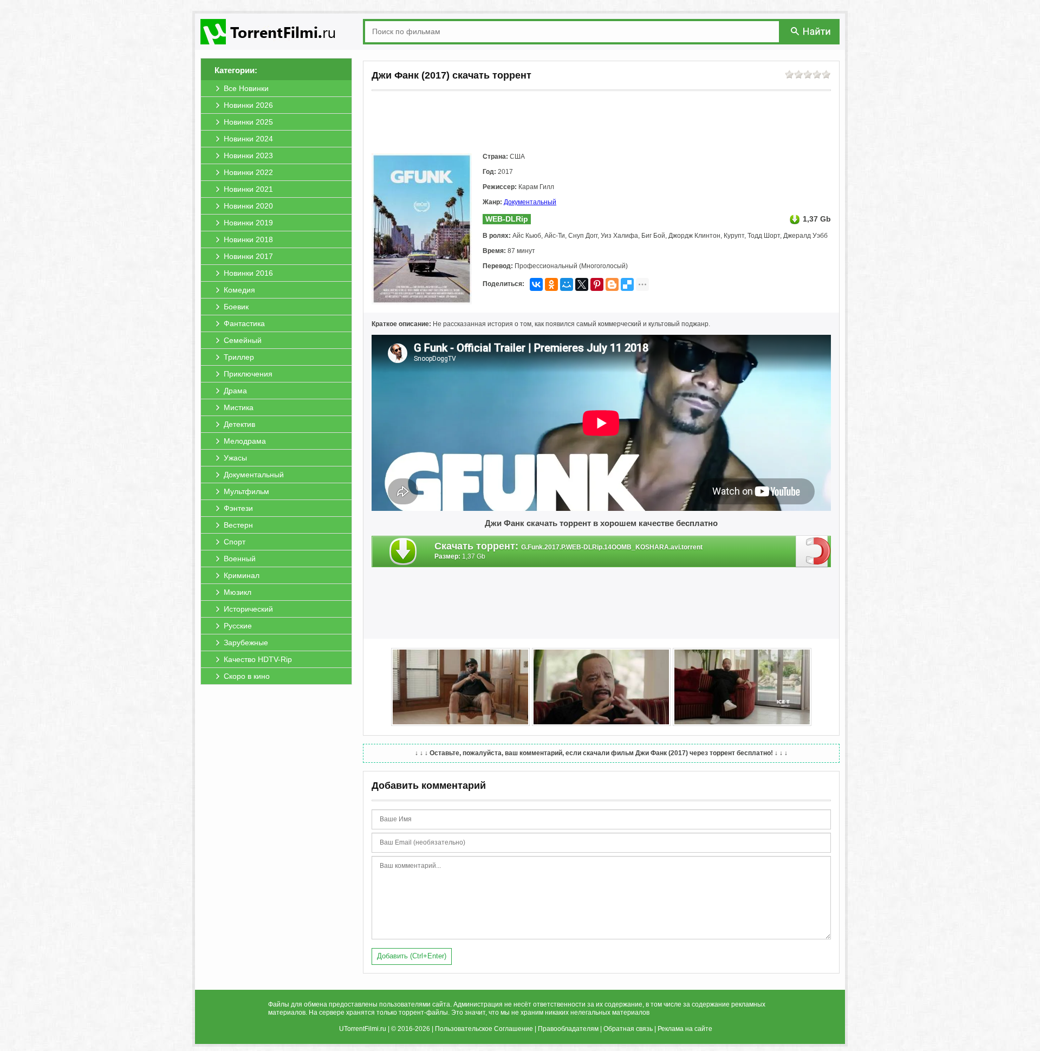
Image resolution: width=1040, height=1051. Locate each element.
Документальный (530, 202)
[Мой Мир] (566, 284)
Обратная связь (628, 1029)
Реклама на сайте (685, 1029)
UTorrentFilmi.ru (362, 1029)
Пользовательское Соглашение (484, 1029)
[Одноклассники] (551, 284)
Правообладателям (568, 1029)
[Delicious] (627, 284)
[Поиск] (811, 31)
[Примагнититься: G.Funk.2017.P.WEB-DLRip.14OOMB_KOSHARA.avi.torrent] (813, 551)
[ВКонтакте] (536, 284)
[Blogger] (612, 284)
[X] (581, 284)
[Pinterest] (596, 284)
